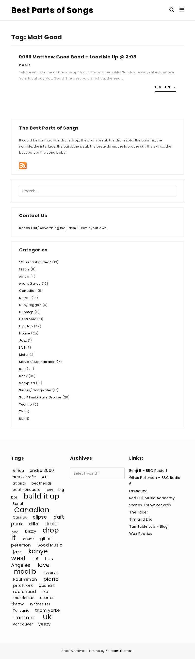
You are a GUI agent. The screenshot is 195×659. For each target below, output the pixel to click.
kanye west (29, 554)
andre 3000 (41, 470)
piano (51, 579)
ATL (45, 477)
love (44, 565)
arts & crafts (25, 477)
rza (45, 591)
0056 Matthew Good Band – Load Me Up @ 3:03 (77, 57)
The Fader (138, 512)
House (24, 333)
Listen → (165, 87)
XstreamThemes (119, 651)
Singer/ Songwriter (35, 390)
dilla (33, 524)
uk (47, 617)
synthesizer (40, 604)
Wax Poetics (140, 533)
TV (21, 411)
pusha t (47, 585)
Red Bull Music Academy (152, 498)
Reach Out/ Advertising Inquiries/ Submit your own (63, 228)
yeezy (44, 624)
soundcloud (24, 598)
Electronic (27, 319)
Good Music (49, 545)
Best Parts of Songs (52, 10)
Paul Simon (25, 579)
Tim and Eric (141, 519)
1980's (24, 269)
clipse (40, 517)
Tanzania (21, 610)
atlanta (19, 483)
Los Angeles (32, 561)
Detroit (25, 298)
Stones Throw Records (150, 505)
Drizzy (30, 531)
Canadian (28, 290)
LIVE (22, 347)
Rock (25, 65)
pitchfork (23, 585)
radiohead (24, 591)
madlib (25, 571)
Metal (24, 354)
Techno (25, 404)
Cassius (20, 517)
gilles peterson (31, 542)
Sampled (27, 383)
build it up (41, 496)
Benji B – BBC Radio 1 (148, 470)
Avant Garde (30, 283)
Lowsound (138, 490)
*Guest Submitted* (35, 262)
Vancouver (23, 624)
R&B (22, 369)
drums (29, 539)
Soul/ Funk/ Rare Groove (40, 397)
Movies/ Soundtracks (37, 362)
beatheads (41, 483)
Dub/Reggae (30, 305)
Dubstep (26, 312)
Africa (24, 276)
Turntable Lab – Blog (148, 526)
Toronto (24, 617)
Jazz (23, 340)
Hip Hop (26, 326)
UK (21, 418)
